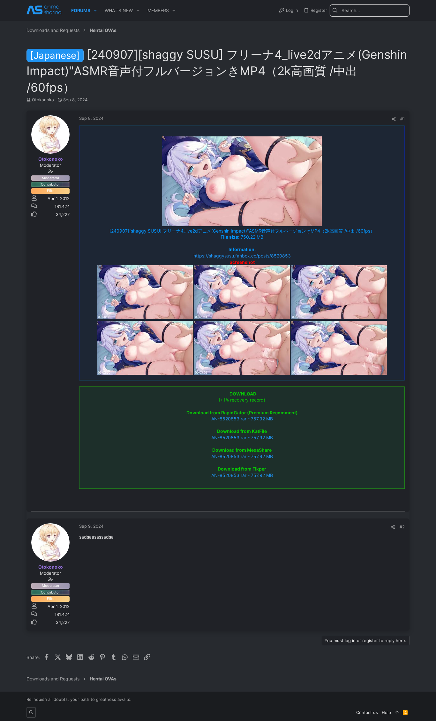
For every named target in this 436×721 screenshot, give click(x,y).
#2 (402, 526)
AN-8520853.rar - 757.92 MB (242, 418)
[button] (95, 10)
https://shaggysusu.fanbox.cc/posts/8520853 (242, 255)
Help (386, 712)
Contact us (367, 712)
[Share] (393, 119)
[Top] (397, 712)
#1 (402, 118)
